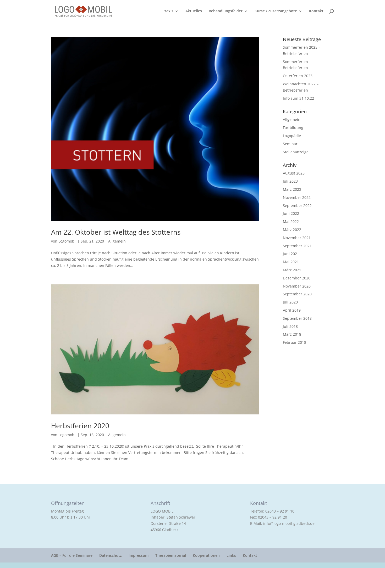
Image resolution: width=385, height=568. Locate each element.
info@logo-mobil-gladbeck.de (289, 523)
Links (231, 555)
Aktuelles (193, 11)
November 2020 (297, 286)
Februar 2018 (294, 342)
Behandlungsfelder (226, 11)
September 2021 (297, 245)
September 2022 (297, 205)
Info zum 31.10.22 (298, 98)
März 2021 (292, 269)
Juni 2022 (291, 213)
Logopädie (292, 135)
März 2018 (292, 334)
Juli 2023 (290, 181)
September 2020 (297, 293)
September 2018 (297, 318)
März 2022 (292, 229)
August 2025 (294, 173)
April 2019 (292, 310)
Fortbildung (293, 127)
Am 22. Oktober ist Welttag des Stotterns (115, 232)
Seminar (290, 143)
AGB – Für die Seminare (71, 555)
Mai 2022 (291, 221)
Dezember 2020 (296, 277)
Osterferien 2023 (297, 75)
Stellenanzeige (296, 151)
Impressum (138, 555)
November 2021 (297, 237)
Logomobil (67, 241)
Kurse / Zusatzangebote (276, 11)
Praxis (167, 11)
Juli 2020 (290, 302)
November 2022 (297, 197)
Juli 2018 (290, 326)
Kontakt (316, 11)
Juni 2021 (291, 253)
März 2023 (292, 189)
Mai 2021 (291, 261)
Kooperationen (206, 555)
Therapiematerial (170, 555)
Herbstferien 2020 (80, 425)
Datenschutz (110, 555)
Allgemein (117, 241)
